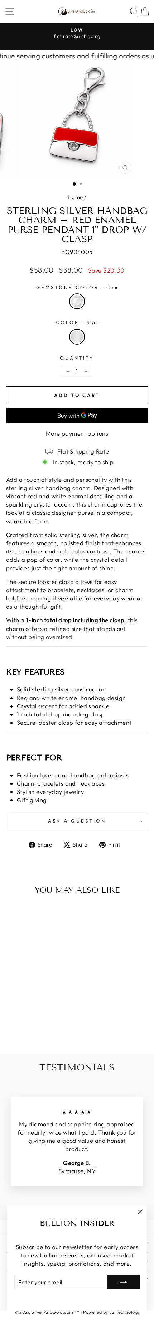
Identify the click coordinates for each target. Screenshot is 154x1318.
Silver (77, 337)
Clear (77, 301)
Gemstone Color (77, 287)
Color (77, 322)
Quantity (77, 358)
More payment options (77, 433)
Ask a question (77, 821)
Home (75, 197)
